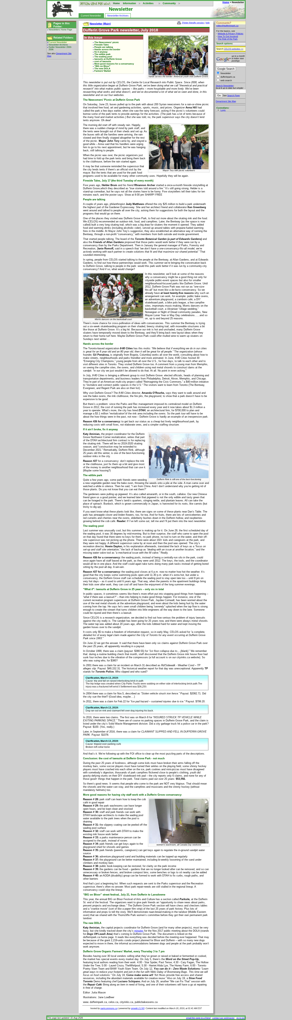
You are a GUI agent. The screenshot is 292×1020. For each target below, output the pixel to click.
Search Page (233, 95)
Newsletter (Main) (100, 23)
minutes (138, 930)
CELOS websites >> (233, 49)
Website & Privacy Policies (230, 33)
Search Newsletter (225, 85)
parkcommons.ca (109, 1008)
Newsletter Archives (118, 15)
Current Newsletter (91, 15)
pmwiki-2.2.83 (137, 1008)
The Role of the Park (228, 39)
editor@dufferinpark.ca (227, 25)
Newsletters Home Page (60, 29)
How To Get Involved (228, 36)
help (208, 22)
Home (116, 3)
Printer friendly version (193, 22)
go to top (240, 1018)
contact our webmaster (223, 1018)
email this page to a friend (198, 1018)
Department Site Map (226, 101)
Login (223, 110)
